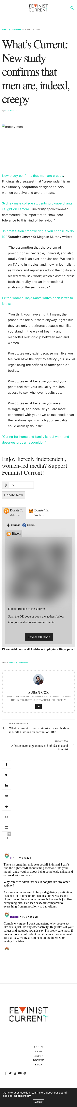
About (38, 1047)
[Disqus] (38, 900)
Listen (39, 1056)
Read (38, 1051)
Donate (38, 1060)
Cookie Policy (22, 1095)
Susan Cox (11, 110)
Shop (38, 1064)
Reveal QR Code (39, 637)
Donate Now (13, 495)
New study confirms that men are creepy (32, 176)
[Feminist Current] (38, 8)
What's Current (11, 29)
